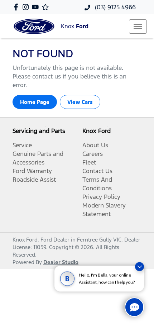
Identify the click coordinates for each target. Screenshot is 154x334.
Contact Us (97, 171)
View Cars (80, 102)
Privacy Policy (101, 197)
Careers (92, 154)
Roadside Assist (34, 179)
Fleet (89, 162)
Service (22, 145)
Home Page (34, 102)
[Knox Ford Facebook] (17, 7)
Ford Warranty (32, 171)
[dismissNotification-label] (139, 266)
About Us (95, 145)
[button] (138, 26)
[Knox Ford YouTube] (37, 7)
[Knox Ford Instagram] (27, 7)
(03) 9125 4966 (114, 7)
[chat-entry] (134, 307)
